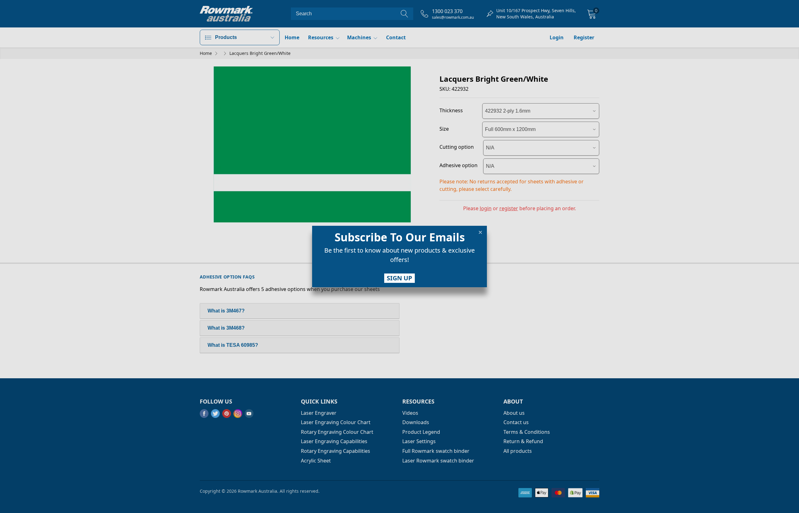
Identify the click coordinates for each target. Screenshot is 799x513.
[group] (399, 256)
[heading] (399, 237)
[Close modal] (480, 232)
